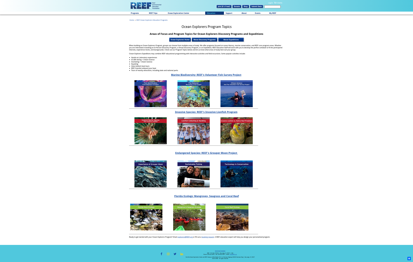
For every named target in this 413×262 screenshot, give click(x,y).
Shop (246, 6)
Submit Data (256, 6)
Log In (270, 3)
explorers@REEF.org (185, 237)
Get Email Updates (220, 251)
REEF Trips (153, 13)
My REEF (272, 13)
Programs (135, 13)
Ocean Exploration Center (178, 13)
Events (257, 13)
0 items (279, 3)
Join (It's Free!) (224, 6)
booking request (208, 237)
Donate (237, 6)
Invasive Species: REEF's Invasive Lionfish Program (206, 112)
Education (211, 13)
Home (131, 20)
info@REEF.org (233, 254)
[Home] (146, 6)
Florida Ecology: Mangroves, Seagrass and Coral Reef (206, 196)
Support (229, 13)
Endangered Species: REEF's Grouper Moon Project (206, 153)
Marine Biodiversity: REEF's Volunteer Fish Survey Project (206, 75)
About (244, 13)
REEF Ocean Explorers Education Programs (152, 20)
